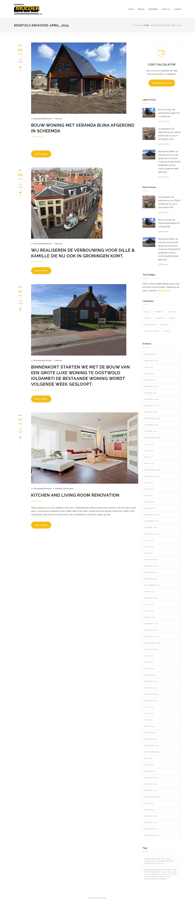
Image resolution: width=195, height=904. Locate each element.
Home (131, 9)
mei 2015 (161, 662)
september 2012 (161, 797)
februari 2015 (161, 681)
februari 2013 (161, 778)
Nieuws (141, 9)
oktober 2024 (161, 412)
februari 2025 (161, 386)
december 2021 (161, 425)
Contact (177, 9)
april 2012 (161, 810)
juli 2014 (161, 707)
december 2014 (161, 694)
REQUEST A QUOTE (161, 83)
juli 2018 (161, 540)
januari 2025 (161, 393)
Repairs (164, 325)
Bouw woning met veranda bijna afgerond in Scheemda (168, 113)
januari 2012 (161, 822)
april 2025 (161, 374)
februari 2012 (161, 816)
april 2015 (161, 669)
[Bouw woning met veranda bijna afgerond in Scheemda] (84, 78)
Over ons (166, 9)
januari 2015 (161, 688)
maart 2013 (161, 771)
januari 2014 (161, 739)
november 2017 (161, 572)
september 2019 (161, 470)
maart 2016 (161, 617)
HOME (146, 25)
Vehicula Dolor (163, 290)
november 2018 (161, 521)
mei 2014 (161, 720)
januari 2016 (161, 630)
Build (147, 312)
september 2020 (161, 438)
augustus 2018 (161, 534)
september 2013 (161, 752)
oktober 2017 (161, 579)
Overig (147, 318)
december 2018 (161, 515)
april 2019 (161, 502)
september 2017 (161, 585)
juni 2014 (161, 713)
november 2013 (161, 746)
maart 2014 (161, 733)
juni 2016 (161, 611)
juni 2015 (161, 656)
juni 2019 (161, 489)
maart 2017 (161, 592)
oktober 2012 (161, 790)
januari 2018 (161, 560)
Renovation (68, 488)
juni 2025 (161, 367)
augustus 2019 (161, 476)
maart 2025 (161, 380)
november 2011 (161, 835)
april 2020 (161, 463)
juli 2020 (161, 444)
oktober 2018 (161, 528)
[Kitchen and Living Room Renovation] (84, 448)
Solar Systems (151, 331)
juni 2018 (161, 547)
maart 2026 (161, 354)
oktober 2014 (161, 701)
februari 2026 (161, 361)
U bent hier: (138, 25)
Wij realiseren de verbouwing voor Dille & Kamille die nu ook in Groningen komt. (169, 134)
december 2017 (161, 566)
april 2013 (161, 765)
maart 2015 (161, 675)
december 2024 (161, 399)
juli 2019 (161, 483)
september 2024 (161, 419)
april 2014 (161, 726)
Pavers (172, 318)
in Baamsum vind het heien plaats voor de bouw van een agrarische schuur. (159, 861)
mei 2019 (161, 495)
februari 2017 (161, 598)
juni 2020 (161, 451)
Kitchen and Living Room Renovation (75, 495)
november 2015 (161, 637)
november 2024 (161, 406)
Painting (58, 488)
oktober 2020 (161, 431)
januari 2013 (161, 784)
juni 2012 (161, 803)
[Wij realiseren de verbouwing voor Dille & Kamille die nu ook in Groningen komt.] (84, 203)
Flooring (158, 312)
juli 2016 (161, 604)
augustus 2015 (161, 649)
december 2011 (161, 829)
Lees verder (41, 154)
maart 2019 (161, 508)
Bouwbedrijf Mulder (43, 119)
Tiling (167, 331)
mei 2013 (161, 758)
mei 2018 (161, 553)
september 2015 (161, 643)
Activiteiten (153, 9)
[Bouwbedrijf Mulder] (40, 9)
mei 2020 (161, 457)
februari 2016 (161, 624)
